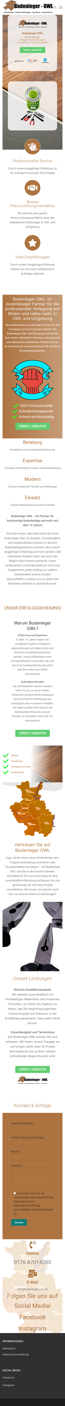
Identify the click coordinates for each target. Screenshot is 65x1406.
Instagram (8, 1385)
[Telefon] (32, 1245)
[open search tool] (55, 7)
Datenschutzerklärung (16, 1354)
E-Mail (32, 1282)
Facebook (8, 1377)
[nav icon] (60, 7)
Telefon (32, 1253)
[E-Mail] (32, 1273)
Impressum (9, 1348)
